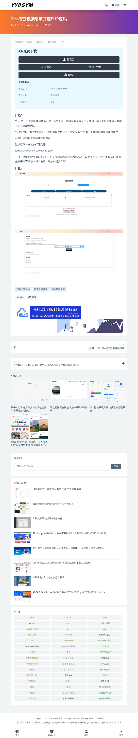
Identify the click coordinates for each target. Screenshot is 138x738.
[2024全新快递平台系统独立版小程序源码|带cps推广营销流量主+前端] (22, 598)
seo (104, 629)
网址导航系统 (105, 687)
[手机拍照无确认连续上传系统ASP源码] (69, 389)
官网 (32, 670)
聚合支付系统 (68, 693)
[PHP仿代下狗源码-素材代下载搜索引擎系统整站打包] (29, 390)
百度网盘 (46, 67)
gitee (70, 75)
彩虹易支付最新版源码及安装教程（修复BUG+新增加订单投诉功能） (69, 548)
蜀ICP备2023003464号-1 (92, 718)
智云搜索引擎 (58, 289)
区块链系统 (68, 658)
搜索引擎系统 (40, 289)
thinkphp (32, 635)
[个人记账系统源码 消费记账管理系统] (108, 392)
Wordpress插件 (32, 646)
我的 (86, 735)
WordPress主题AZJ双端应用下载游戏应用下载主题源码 (62, 563)
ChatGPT (68, 617)
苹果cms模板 (68, 698)
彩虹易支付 (32, 675)
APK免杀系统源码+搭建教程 (47, 518)
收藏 (22, 297)
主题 (68, 652)
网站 (32, 693)
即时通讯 (105, 658)
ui (32, 640)
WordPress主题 (105, 640)
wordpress (68, 640)
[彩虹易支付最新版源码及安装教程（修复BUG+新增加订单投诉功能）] (22, 551)
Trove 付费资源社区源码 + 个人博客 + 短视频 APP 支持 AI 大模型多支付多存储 (29, 445)
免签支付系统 (32, 658)
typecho (68, 635)
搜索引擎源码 (23, 289)
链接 (33, 297)
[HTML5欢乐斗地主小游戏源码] (22, 581)
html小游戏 (105, 623)
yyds (95, 67)
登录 (117, 5)
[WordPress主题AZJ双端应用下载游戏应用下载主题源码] (22, 567)
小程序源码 (68, 670)
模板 (32, 687)
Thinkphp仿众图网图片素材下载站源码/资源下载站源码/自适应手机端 (69, 533)
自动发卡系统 (105, 693)
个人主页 (105, 646)
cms (105, 617)
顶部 (121, 735)
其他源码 (15, 25)
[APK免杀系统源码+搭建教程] (22, 523)
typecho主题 (105, 635)
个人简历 (32, 652)
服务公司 (105, 681)
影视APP (68, 675)
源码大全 (40, 42)
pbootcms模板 (32, 629)
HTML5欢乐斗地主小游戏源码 (48, 577)
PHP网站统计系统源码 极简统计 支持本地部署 (57, 489)
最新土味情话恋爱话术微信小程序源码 (53, 504)
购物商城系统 (105, 698)
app (32, 617)
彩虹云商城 (105, 670)
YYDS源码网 (56, 718)
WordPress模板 (68, 646)
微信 (105, 675)
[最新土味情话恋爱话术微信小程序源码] (22, 508)
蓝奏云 (70, 59)
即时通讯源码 (32, 664)
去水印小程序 (68, 664)
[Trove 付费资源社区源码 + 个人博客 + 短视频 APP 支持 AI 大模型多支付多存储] (29, 434)
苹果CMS (32, 698)
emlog (32, 623)
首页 (30, 42)
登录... (20, 466)
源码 (68, 687)
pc (68, 629)
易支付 (68, 681)
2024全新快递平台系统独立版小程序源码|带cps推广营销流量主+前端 (69, 592)
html (68, 623)
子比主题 (105, 664)
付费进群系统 (105, 652)
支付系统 (32, 681)
